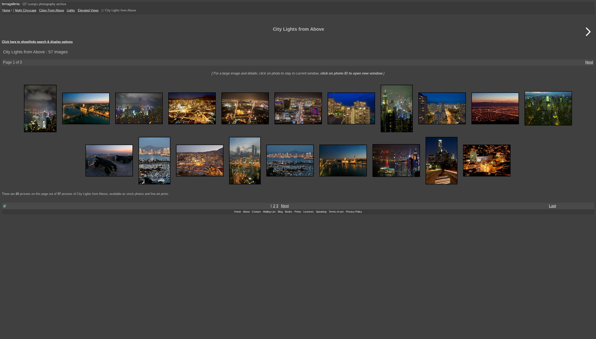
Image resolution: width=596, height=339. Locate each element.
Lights (71, 10)
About (246, 211)
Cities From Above (51, 10)
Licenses (308, 211)
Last (552, 206)
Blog (280, 211)
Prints (298, 211)
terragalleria (11, 4)
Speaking (321, 211)
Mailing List (269, 211)
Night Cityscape (25, 10)
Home (6, 10)
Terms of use (336, 211)
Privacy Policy (354, 211)
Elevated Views (88, 10)
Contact (256, 211)
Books (288, 211)
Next (589, 62)
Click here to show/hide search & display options (37, 42)
